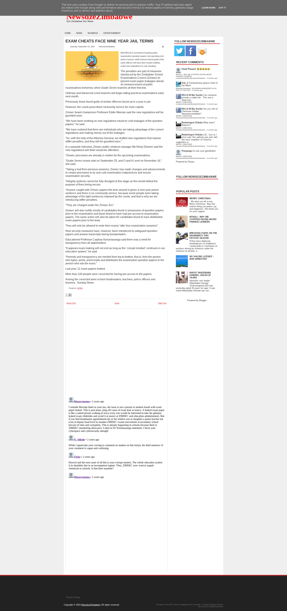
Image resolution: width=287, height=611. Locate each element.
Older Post (162, 303)
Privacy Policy (73, 597)
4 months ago (212, 130)
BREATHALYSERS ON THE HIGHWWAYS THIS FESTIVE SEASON (203, 235)
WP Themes (174, 605)
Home (68, 33)
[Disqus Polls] (116, 351)
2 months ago (212, 78)
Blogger (202, 300)
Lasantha (197, 605)
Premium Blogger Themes (212, 605)
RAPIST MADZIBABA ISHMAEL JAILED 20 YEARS (200, 275)
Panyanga (187, 151)
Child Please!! (189, 69)
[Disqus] (116, 437)
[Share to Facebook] (70, 295)
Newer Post (71, 303)
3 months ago (212, 104)
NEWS (80, 288)
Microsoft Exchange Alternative (210, 607)
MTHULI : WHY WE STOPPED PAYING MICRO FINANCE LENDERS (203, 219)
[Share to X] (67, 295)
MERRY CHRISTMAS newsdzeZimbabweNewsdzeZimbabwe (190, 103)
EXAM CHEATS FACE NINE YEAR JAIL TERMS (109, 41)
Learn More (208, 7)
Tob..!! (185, 83)
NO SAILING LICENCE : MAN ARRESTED (202, 257)
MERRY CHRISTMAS (200, 198)
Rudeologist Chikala (192, 122)
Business (93, 33)
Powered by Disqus (185, 161)
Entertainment (111, 33)
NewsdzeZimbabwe (99, 16)
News (79, 33)
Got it (222, 7)
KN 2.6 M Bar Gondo (192, 95)
